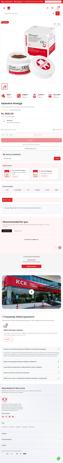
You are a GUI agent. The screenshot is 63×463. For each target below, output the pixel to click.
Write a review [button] (31, 266)
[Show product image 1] (4, 86)
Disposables (24, 427)
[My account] (47, 8)
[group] (31, 51)
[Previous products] (55, 247)
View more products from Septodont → (14, 122)
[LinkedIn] (9, 416)
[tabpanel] (31, 209)
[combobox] (29, 13)
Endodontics (11, 427)
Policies (4, 445)
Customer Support (7, 439)
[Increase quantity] (11, 135)
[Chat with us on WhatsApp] (58, 458)
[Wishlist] (52, 8)
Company (4, 433)
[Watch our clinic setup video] (31, 292)
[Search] (58, 13)
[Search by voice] (53, 13)
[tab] (7, 200)
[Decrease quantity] (3, 135)
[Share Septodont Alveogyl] (59, 24)
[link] (31, 122)
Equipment (18, 427)
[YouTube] (12, 416)
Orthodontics (4, 427)
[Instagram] (6, 416)
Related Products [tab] (18, 231)
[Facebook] (3, 416)
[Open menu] (4, 8)
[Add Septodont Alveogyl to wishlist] (54, 24)
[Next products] (59, 247)
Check (57, 158)
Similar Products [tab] (6, 231)
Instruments (31, 427)
